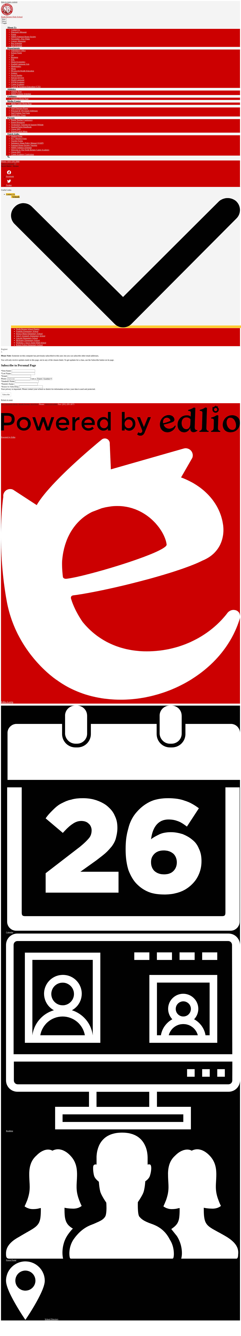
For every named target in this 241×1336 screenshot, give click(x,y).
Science (14, 73)
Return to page (7, 400)
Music (13, 69)
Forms (13, 34)
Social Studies (16, 75)
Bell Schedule (16, 46)
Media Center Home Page (21, 104)
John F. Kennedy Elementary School (30, 336)
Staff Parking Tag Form (20, 113)
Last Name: (6, 373)
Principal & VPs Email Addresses (24, 111)
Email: (4, 376)
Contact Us (15, 30)
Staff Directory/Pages (19, 108)
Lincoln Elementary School (27, 338)
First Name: (6, 371)
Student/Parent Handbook (21, 127)
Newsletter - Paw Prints (20, 39)
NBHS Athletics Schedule (21, 148)
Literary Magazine (18, 41)
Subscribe (6, 395)
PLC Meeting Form (19, 139)
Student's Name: (8, 381)
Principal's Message (19, 32)
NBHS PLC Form (18, 115)
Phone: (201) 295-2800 (10, 161)
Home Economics (18, 62)
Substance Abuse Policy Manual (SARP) (27, 143)
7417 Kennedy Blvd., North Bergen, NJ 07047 (19, 404)
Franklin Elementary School (27, 331)
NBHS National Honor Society (23, 37)
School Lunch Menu (19, 131)
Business (14, 57)
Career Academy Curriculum (22, 154)
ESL (13, 60)
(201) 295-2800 (51, 404)
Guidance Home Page (19, 99)
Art (12, 55)
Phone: (4, 379)
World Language (17, 80)
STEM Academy (17, 82)
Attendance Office (18, 51)
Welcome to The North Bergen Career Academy (30, 150)
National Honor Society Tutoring (24, 145)
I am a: (33, 379)
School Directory (51, 1319)
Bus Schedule (16, 43)
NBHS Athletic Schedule (21, 94)
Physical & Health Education (22, 71)
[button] (12, 27)
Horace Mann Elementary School (29, 334)
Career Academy (17, 84)
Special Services (17, 78)
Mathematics (16, 66)
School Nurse (16, 53)
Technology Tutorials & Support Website (27, 125)
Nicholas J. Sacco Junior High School (31, 343)
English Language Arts (20, 64)
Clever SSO (16, 129)
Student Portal (16, 136)
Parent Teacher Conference (22, 120)
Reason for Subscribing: (10, 387)
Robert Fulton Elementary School (29, 345)
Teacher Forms (17, 141)
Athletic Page (16, 92)
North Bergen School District (27, 329)
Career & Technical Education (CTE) (26, 87)
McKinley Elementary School (28, 340)
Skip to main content (9, 2)
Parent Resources (18, 122)
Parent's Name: (7, 384)
